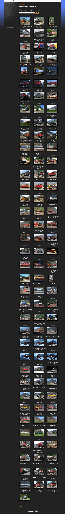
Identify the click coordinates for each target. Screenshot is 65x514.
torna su (20, 506)
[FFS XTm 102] (24, 199)
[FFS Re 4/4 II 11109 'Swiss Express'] (24, 22)
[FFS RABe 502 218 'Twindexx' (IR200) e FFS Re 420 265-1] (51, 472)
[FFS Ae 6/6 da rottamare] (49, 22)
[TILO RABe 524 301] (24, 331)
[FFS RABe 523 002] (38, 304)
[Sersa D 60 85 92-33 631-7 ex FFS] (51, 110)
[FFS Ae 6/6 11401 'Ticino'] (24, 291)
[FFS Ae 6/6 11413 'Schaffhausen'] (38, 318)
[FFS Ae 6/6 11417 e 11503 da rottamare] (24, 34)
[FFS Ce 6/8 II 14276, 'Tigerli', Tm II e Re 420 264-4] (24, 225)
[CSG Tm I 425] (38, 485)
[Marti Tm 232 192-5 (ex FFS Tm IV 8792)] (24, 97)
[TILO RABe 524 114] (51, 72)
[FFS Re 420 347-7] (38, 265)
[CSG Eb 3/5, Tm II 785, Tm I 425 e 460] (51, 331)
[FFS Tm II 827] (51, 34)
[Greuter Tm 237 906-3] (51, 60)
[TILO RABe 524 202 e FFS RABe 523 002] (51, 304)
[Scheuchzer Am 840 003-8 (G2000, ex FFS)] (24, 304)
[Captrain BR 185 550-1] (51, 123)
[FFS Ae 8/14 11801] (24, 212)
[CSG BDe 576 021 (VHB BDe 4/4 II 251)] (38, 357)
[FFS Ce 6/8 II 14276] (24, 238)
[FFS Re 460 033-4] (24, 84)
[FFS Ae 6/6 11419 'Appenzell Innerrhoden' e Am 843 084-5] (51, 225)
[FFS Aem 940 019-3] (24, 370)
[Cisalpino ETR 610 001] (51, 445)
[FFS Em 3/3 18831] (51, 175)
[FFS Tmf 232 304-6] (38, 187)
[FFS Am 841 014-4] (51, 84)
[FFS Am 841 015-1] (51, 47)
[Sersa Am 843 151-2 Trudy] (51, 97)
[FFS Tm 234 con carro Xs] (38, 212)
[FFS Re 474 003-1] (38, 47)
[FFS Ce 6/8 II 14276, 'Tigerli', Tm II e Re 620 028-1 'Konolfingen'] (51, 211)
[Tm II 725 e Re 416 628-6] (38, 225)
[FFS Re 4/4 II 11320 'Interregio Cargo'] (24, 136)
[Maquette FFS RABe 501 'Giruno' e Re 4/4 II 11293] (38, 161)
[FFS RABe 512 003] (51, 420)
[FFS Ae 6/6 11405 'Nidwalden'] (38, 34)
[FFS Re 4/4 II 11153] (24, 265)
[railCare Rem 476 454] (24, 382)
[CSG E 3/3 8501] (24, 252)
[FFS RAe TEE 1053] (22, 72)
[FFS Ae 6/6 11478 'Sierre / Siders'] (24, 60)
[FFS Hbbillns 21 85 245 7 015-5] (24, 485)
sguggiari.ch (37, 510)
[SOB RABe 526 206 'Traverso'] (38, 331)
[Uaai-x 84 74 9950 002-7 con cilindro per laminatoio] (51, 458)
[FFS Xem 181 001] (38, 370)
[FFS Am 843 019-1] (51, 408)
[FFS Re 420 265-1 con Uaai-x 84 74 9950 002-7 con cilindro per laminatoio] (24, 458)
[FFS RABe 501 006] (24, 396)
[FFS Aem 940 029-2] (24, 420)
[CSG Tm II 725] (49, 279)
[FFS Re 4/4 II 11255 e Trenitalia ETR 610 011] (51, 148)
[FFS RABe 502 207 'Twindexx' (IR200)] (38, 472)
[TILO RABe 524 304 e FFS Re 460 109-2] (51, 291)
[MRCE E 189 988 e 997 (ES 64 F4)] (38, 420)
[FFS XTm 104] (51, 187)
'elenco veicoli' (45, 10)
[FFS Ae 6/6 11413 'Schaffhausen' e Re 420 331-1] (24, 318)
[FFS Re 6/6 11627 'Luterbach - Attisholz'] (51, 252)
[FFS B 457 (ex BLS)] (38, 148)
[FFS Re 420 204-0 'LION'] (38, 136)
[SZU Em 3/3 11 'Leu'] (24, 343)
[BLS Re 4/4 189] (38, 123)
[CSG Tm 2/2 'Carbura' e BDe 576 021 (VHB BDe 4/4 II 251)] (38, 343)
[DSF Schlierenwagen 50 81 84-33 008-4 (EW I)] (51, 318)
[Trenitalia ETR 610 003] (38, 199)
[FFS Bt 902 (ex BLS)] (24, 148)
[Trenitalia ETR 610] (38, 396)
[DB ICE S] (51, 136)
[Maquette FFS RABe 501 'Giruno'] (24, 161)
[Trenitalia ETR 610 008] (51, 382)
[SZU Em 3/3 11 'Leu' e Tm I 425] (51, 485)
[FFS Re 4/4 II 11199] (24, 175)
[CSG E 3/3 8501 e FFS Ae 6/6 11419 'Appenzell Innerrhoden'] (38, 252)
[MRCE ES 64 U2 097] (24, 279)
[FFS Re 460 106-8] (38, 72)
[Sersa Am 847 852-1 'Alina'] (24, 123)
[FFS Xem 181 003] (51, 396)
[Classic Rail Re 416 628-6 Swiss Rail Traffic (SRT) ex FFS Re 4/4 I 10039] (24, 110)
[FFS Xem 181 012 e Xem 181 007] (24, 408)
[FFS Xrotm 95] (38, 408)
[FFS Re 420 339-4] (51, 343)
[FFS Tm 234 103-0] (24, 445)
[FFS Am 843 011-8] (38, 175)
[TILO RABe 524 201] (51, 370)
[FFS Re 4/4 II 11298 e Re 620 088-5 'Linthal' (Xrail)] (38, 382)
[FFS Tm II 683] (24, 47)
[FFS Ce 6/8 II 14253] (38, 22)
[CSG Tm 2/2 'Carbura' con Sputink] (38, 238)
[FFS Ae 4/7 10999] (38, 291)
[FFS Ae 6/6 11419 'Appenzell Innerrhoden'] (51, 238)
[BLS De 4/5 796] (38, 60)
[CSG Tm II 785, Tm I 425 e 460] (51, 357)
